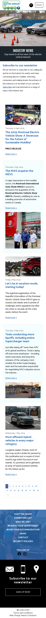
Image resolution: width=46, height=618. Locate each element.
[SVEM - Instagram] (25, 556)
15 (22, 490)
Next (10, 495)
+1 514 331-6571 (23, 569)
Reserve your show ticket (23, 526)
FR (31, 5)
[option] (23, 28)
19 (38, 490)
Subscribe (7, 87)
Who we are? (23, 522)
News (23, 534)
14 (18, 490)
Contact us (36, 569)
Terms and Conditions (23, 613)
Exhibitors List (23, 518)
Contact (23, 537)
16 (26, 490)
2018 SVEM (23, 610)
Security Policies (23, 541)
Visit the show (23, 514)
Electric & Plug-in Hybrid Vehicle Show (11, 5)
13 (14, 490)
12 (11, 490)
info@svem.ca (9, 569)
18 (34, 490)
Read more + (11, 154)
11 (7, 490)
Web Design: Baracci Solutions (23, 615)
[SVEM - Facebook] (20, 556)
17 (30, 490)
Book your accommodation (23, 530)
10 (36, 486)
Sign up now (23, 592)
